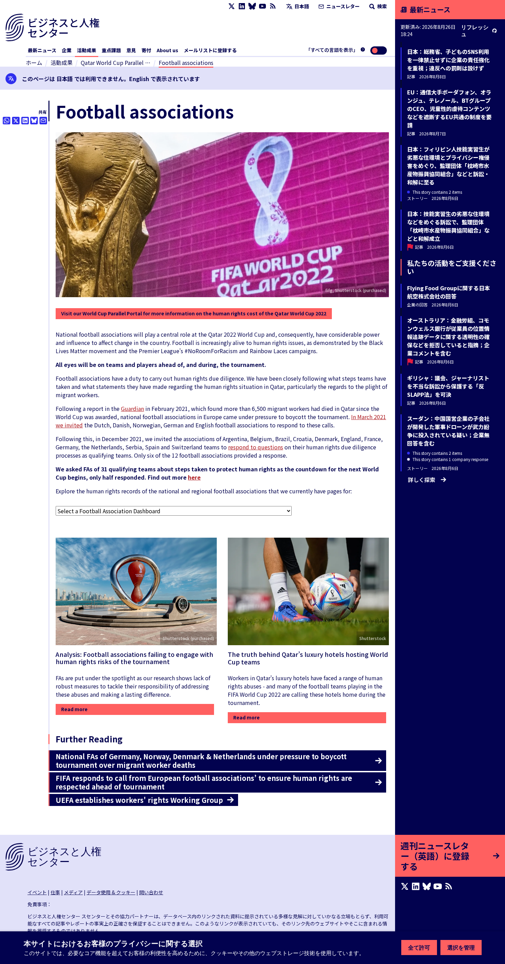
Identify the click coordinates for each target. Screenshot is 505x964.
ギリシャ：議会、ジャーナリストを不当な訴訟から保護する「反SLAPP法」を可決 (448, 386)
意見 (131, 50)
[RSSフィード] (273, 6)
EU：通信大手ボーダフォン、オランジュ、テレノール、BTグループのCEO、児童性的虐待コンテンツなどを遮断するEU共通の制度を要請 (449, 108)
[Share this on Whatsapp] (6, 120)
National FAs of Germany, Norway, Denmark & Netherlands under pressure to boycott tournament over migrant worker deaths (201, 760)
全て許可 (419, 947)
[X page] (231, 6)
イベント (37, 892)
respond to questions (255, 447)
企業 (66, 50)
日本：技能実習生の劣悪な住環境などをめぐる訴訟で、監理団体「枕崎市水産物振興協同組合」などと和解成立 (448, 226)
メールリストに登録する (210, 50)
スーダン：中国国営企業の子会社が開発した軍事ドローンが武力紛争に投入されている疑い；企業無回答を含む (448, 430)
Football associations (186, 62)
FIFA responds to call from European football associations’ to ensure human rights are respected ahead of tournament (204, 782)
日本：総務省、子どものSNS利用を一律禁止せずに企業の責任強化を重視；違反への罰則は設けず (448, 59)
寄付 (146, 50)
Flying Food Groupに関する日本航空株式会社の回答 (448, 292)
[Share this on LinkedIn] (25, 120)
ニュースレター (342, 6)
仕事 (55, 892)
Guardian (132, 408)
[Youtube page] (262, 6)
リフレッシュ (475, 30)
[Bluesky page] (252, 6)
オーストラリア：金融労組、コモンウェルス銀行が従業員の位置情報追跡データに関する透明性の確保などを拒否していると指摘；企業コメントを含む (448, 336)
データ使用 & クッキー (111, 892)
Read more (74, 709)
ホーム (34, 62)
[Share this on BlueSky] (34, 120)
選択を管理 (461, 947)
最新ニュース (42, 50)
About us (167, 50)
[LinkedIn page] (242, 6)
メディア (73, 892)
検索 (381, 6)
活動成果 (86, 50)
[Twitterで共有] (16, 120)
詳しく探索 (421, 479)
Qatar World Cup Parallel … (115, 62)
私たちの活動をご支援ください (451, 267)
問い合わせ (151, 892)
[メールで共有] (43, 120)
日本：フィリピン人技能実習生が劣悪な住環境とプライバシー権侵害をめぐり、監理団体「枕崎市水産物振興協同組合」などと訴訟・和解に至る (448, 165)
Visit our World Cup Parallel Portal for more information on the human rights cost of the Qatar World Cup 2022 (193, 313)
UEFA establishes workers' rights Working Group (139, 800)
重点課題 (111, 50)
